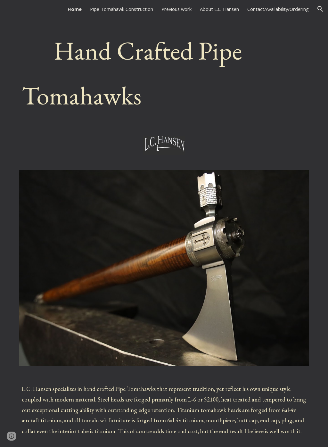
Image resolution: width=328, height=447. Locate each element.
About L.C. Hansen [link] (219, 9)
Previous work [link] (176, 9)
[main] (164, 73)
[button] (320, 9)
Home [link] (75, 9)
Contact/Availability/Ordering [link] (278, 9)
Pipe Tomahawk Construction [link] (121, 9)
